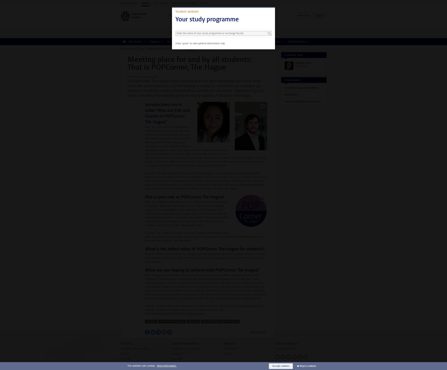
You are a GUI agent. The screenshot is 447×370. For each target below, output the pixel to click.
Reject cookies (308, 366)
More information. (167, 366)
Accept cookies (280, 366)
